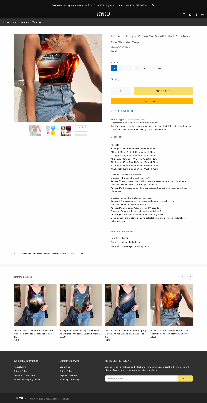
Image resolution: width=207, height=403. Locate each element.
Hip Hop (158, 126)
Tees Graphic (160, 129)
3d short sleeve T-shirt (135, 119)
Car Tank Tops (118, 126)
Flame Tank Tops (144, 126)
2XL (144, 68)
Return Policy (66, 371)
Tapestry (36, 22)
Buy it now (152, 101)
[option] (37, 130)
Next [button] (190, 277)
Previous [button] (183, 277)
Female (130, 126)
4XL (159, 68)
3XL (152, 68)
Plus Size (121, 129)
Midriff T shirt (169, 126)
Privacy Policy (20, 371)
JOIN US (185, 378)
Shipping (115, 79)
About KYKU (20, 367)
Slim (150, 129)
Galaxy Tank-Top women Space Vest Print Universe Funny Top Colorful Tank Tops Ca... (34, 333)
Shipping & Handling (69, 379)
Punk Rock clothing (137, 129)
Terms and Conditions (24, 375)
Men (15, 22)
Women (25, 22)
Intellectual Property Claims (27, 379)
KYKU (16, 254)
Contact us (65, 367)
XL (136, 68)
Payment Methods (68, 375)
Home (6, 22)
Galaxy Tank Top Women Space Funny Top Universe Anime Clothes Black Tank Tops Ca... (125, 333)
